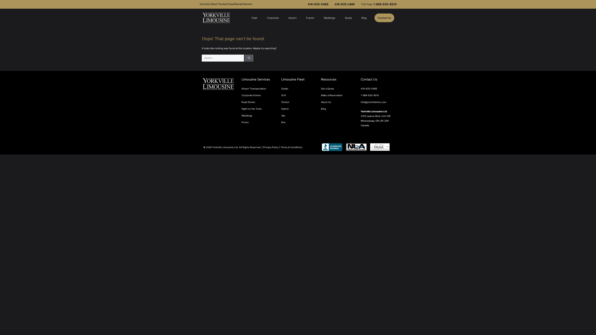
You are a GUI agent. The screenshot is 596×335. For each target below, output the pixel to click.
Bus (283, 122)
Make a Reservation (332, 95)
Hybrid (285, 108)
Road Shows (248, 102)
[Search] (249, 58)
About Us (326, 102)
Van (283, 115)
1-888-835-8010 (370, 95)
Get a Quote (327, 88)
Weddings (329, 17)
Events (310, 17)
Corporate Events (251, 95)
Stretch (285, 102)
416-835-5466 (369, 88)
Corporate (273, 17)
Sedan (284, 88)
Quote (348, 17)
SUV (283, 95)
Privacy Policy (271, 147)
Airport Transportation (254, 88)
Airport (292, 17)
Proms (245, 122)
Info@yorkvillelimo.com (373, 102)
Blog (364, 17)
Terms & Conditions (291, 147)
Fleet (254, 17)
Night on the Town (252, 108)
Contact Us (384, 17)
